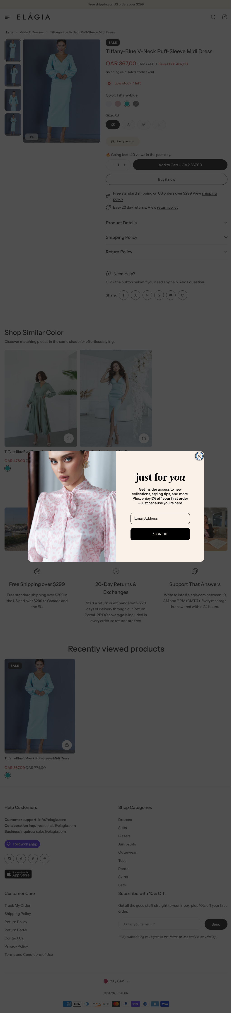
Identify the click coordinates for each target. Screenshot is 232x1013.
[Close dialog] (198, 456)
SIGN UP (159, 534)
